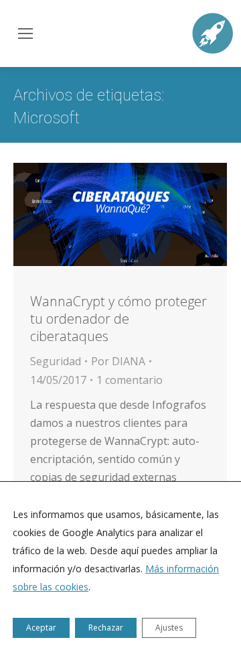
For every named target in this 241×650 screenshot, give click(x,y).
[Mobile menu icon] (24, 33)
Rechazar (105, 627)
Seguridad (55, 361)
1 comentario (129, 380)
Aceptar (41, 627)
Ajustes (169, 627)
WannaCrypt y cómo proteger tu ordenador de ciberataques (118, 318)
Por (118, 361)
